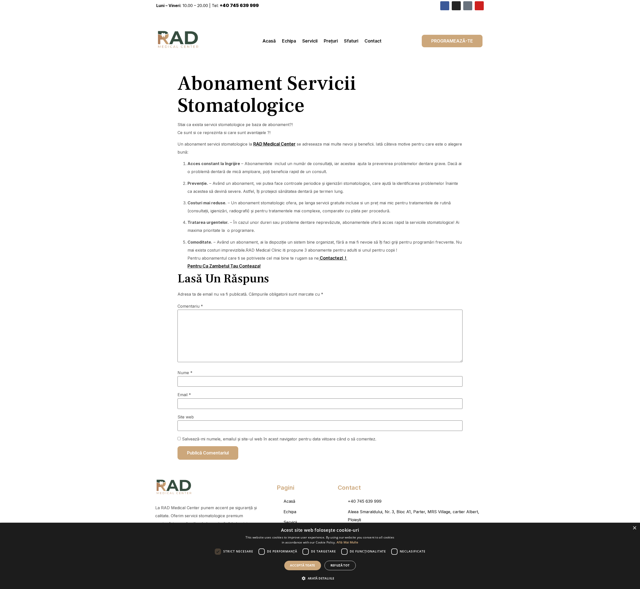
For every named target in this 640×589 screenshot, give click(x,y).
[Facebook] (444, 5)
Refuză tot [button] (340, 565)
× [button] (634, 528)
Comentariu (190, 306)
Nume (185, 373)
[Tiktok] (467, 5)
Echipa (289, 41)
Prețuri (331, 41)
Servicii (310, 41)
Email (184, 395)
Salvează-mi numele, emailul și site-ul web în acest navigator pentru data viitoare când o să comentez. (279, 439)
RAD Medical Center (274, 144)
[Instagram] (456, 5)
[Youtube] (479, 5)
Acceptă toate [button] (302, 565)
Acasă (269, 41)
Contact (373, 41)
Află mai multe (347, 542)
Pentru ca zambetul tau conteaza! (224, 266)
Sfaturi (351, 41)
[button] (320, 578)
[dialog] (320, 556)
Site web (186, 417)
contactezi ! (333, 258)
